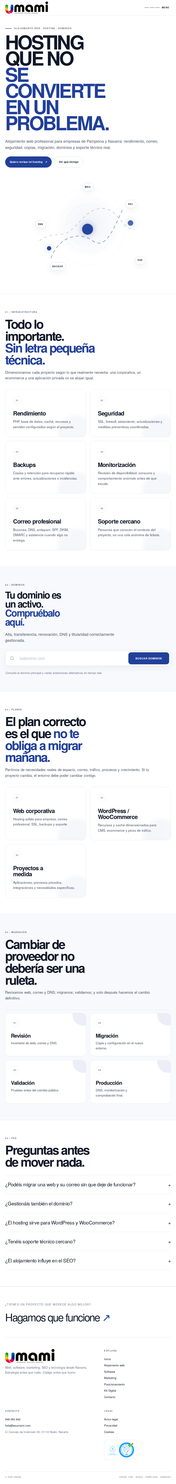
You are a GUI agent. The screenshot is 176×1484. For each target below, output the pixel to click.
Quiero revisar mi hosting (28, 162)
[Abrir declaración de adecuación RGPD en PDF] (120, 1450)
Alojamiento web (114, 1365)
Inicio (107, 1359)
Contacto (109, 1397)
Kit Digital (110, 1390)
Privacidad (110, 1425)
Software (109, 1372)
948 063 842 (12, 1419)
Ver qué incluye (69, 162)
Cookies (109, 1432)
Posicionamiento (114, 1384)
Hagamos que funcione (57, 1317)
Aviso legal (111, 1419)
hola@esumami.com (18, 1425)
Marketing (110, 1378)
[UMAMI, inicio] (71, 8)
